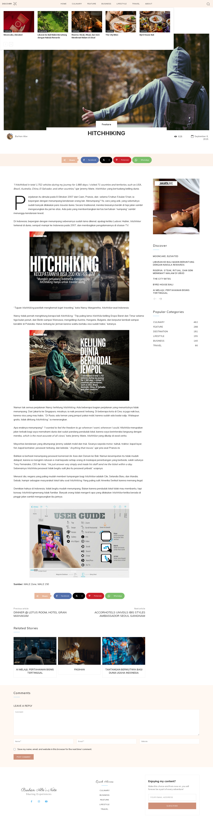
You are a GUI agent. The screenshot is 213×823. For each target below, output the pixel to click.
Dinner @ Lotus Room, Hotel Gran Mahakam (40, 614)
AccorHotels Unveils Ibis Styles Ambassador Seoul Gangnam (119, 614)
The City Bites (112, 35)
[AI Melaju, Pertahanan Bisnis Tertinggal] (35, 651)
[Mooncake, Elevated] (19, 21)
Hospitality (43, 31)
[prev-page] (5, 44)
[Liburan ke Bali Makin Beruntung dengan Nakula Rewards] (53, 21)
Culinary (8, 31)
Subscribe (172, 806)
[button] (208, 4)
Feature (106, 124)
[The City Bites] (121, 21)
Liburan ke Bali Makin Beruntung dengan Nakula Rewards (173, 263)
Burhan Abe (21, 136)
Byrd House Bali (147, 35)
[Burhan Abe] (11, 136)
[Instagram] (39, 802)
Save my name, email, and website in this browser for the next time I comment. (54, 749)
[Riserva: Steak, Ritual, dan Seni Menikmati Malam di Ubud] (87, 21)
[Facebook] (31, 802)
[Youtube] (46, 802)
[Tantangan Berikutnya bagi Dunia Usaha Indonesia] (123, 651)
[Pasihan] (79, 651)
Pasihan (79, 669)
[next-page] (11, 44)
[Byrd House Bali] (155, 21)
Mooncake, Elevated (13, 35)
